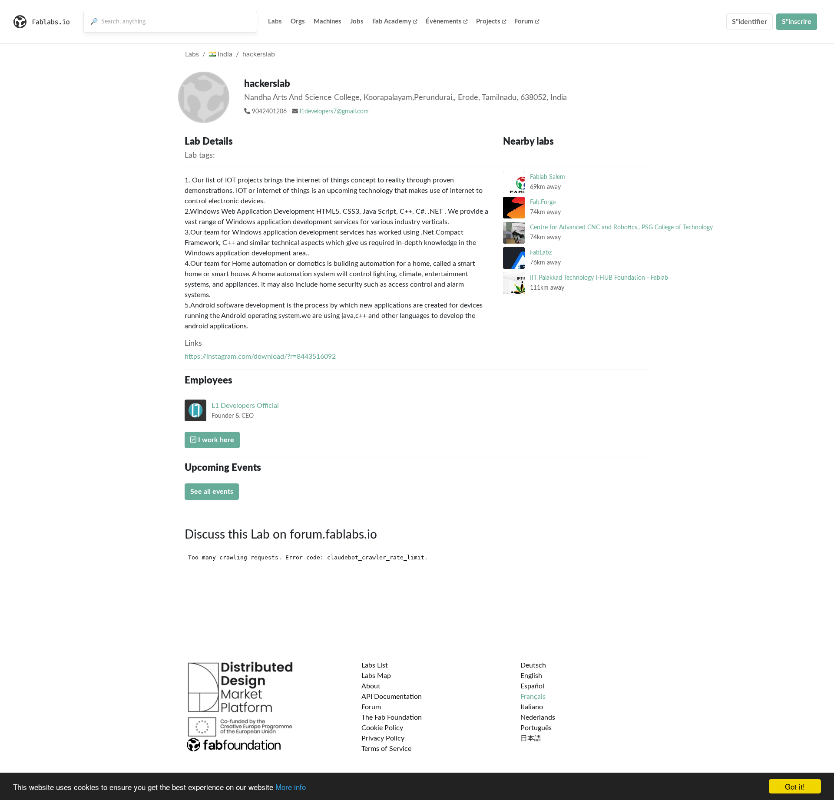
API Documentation (391, 696)
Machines (327, 21)
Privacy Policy (382, 738)
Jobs (357, 21)
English (531, 675)
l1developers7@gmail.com (334, 112)
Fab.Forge (543, 202)
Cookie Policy (382, 727)
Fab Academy (391, 21)
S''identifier (749, 21)
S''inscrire (796, 21)
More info (290, 786)
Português (536, 727)
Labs (275, 21)
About (371, 686)
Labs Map (376, 675)
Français (533, 696)
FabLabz (541, 252)
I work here (215, 439)
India (224, 54)
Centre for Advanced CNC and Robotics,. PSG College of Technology (621, 227)
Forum (524, 21)
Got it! (795, 786)
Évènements (444, 21)
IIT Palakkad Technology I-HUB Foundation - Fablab (599, 277)
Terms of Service (386, 748)
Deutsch (533, 665)
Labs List (374, 665)
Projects (488, 21)
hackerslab (258, 54)
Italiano (531, 707)
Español (532, 686)
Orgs (298, 21)
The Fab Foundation (391, 717)
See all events (211, 491)
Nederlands (537, 717)
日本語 (530, 738)
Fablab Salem (547, 177)
